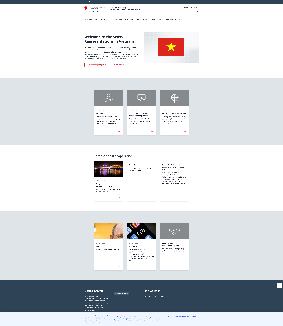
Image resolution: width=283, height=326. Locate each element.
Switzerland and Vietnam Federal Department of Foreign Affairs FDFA (125, 8)
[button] (91, 19)
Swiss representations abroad (154, 296)
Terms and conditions (102, 322)
